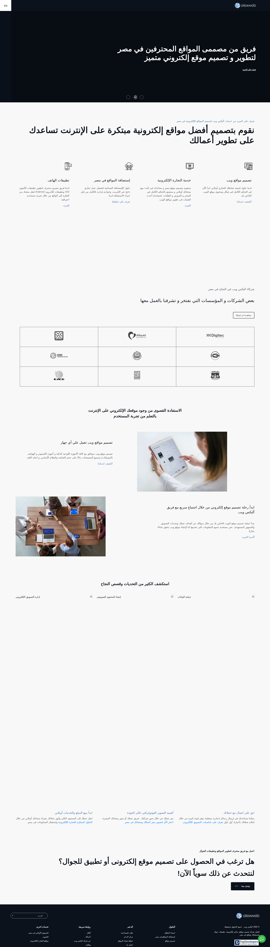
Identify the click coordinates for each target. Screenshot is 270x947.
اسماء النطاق (170, 936)
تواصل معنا (245, 889)
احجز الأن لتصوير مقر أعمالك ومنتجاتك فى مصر (149, 825)
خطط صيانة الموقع (125, 944)
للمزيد (188, 208)
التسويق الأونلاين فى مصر (38, 936)
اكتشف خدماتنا (244, 204)
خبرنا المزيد (248, 540)
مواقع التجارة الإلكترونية (39, 944)
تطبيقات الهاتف (58, 183)
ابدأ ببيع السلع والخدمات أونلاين (73, 815)
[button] (29, 918)
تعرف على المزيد (204, 72)
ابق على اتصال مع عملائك (238, 815)
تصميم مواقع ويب (239, 183)
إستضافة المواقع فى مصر (165, 940)
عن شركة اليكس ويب (82, 944)
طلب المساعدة (127, 936)
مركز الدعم (128, 940)
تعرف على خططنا (121, 204)
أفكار (89, 936)
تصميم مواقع (170, 944)
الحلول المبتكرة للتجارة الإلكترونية (75, 825)
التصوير (46, 940)
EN (5, 5)
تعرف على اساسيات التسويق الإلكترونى (203, 825)
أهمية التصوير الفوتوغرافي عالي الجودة (150, 815)
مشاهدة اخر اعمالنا (243, 318)
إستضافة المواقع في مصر (112, 183)
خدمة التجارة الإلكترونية (174, 183)
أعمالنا (88, 940)
